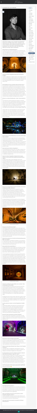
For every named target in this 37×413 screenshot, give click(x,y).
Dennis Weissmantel (31, 30)
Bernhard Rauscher (30, 24)
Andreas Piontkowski (31, 18)
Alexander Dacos (30, 11)
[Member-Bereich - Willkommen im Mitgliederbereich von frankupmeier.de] (18, 2)
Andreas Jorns (31, 16)
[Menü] (1, 2)
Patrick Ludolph (31, 54)
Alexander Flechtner (30, 14)
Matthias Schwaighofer (31, 51)
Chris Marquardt (30, 27)
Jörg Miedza (31, 41)
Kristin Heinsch (31, 45)
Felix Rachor (31, 32)
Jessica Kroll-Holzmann (31, 39)
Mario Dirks (31, 48)
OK (18, 411)
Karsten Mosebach (30, 43)
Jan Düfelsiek (31, 35)
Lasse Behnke (31, 47)
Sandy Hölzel (31, 57)
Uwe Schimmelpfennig (32, 61)
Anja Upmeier (31, 20)
